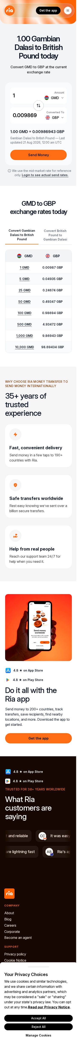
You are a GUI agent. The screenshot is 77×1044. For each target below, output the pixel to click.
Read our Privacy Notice (49, 1007)
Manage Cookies (38, 1035)
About (9, 913)
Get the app (48, 10)
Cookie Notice (15, 960)
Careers (10, 925)
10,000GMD (24, 347)
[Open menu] (68, 10)
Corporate (12, 931)
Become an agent (18, 937)
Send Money (38, 155)
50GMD (24, 301)
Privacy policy (15, 954)
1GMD (24, 267)
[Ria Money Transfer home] (9, 10)
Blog (7, 919)
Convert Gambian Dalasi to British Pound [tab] (22, 235)
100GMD (24, 313)
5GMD (24, 279)
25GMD (25, 290)
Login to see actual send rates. (45, 175)
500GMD (24, 324)
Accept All (38, 1018)
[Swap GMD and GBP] (38, 105)
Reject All (39, 1027)
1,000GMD (24, 335)
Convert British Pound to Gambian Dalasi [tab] (55, 235)
